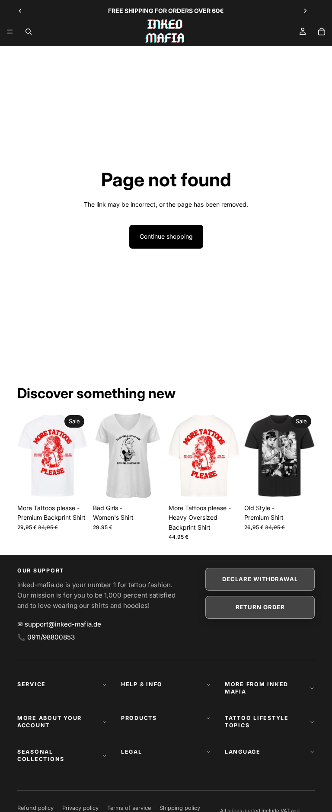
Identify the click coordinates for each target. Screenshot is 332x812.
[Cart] (321, 31)
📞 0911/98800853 (46, 637)
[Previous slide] (20, 10)
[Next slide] (305, 10)
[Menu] (10, 32)
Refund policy (35, 808)
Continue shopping (166, 236)
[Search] (28, 31)
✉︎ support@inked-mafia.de (59, 624)
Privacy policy (80, 808)
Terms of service (129, 808)
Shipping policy (180, 808)
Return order (260, 607)
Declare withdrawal (260, 578)
